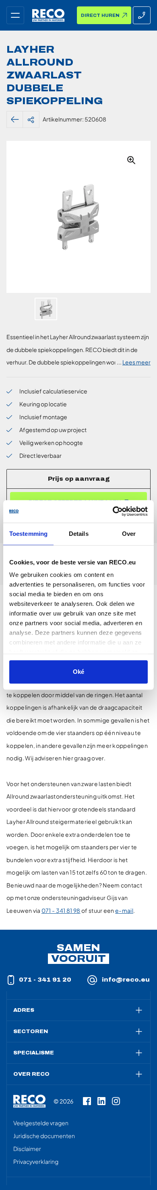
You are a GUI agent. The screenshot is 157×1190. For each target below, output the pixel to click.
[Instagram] (116, 1101)
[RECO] (29, 1101)
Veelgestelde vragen (40, 1122)
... (134, 362)
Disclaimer (27, 1148)
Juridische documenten (44, 1135)
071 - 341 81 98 (61, 910)
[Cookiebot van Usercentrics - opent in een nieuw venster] (113, 511)
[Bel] (142, 15)
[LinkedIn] (101, 1101)
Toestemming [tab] (28, 533)
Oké (78, 671)
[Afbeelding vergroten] (131, 160)
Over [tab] (129, 533)
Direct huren (100, 15)
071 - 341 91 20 (45, 980)
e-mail (124, 910)
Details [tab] (79, 533)
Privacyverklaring (35, 1161)
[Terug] (15, 119)
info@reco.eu (126, 980)
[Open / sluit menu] (15, 15)
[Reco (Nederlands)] (48, 15)
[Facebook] (87, 1101)
